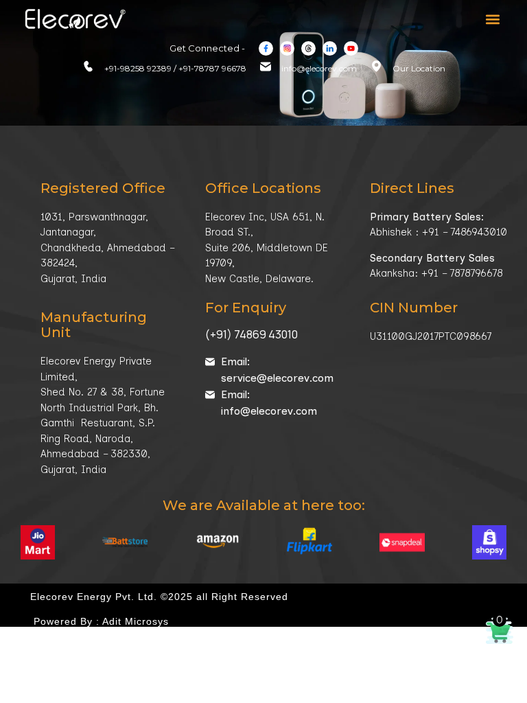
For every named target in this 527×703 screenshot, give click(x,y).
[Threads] (308, 48)
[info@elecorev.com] (265, 66)
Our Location (419, 68)
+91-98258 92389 (138, 68)
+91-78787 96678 (212, 68)
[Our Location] (376, 66)
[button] (492, 19)
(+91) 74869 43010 (251, 334)
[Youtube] (351, 48)
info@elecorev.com (319, 68)
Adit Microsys (135, 621)
